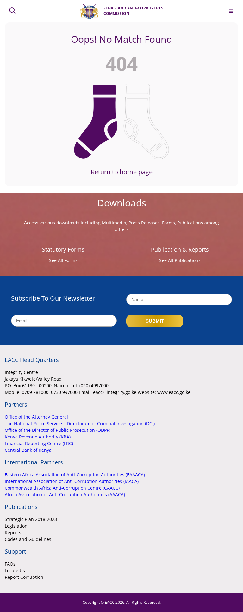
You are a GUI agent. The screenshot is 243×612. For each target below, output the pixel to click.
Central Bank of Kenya (28, 450)
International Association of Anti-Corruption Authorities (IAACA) (72, 481)
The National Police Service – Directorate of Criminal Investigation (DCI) (80, 423)
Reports (13, 532)
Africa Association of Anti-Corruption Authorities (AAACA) (65, 495)
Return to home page (122, 172)
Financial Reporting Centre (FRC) (39, 443)
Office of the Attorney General (36, 417)
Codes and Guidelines (28, 539)
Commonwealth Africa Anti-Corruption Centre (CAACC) (62, 488)
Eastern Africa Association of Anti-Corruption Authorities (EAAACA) (75, 475)
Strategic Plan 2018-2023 (31, 519)
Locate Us (15, 570)
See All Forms (63, 260)
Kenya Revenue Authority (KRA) (38, 437)
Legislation (16, 526)
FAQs (10, 564)
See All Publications (180, 260)
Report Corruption (24, 577)
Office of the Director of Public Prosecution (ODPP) (57, 430)
